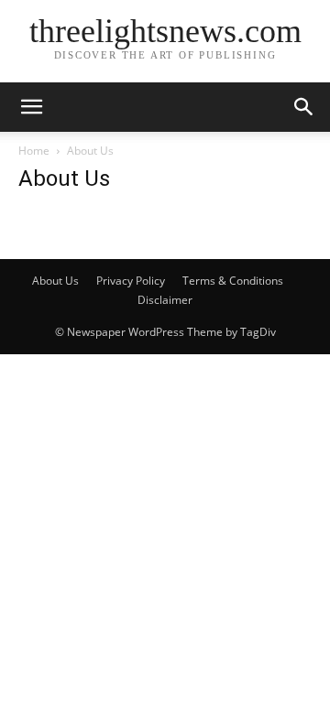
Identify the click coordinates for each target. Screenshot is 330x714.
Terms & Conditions (232, 280)
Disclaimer (165, 300)
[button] (31, 107)
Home (34, 150)
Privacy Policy (130, 280)
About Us (55, 280)
